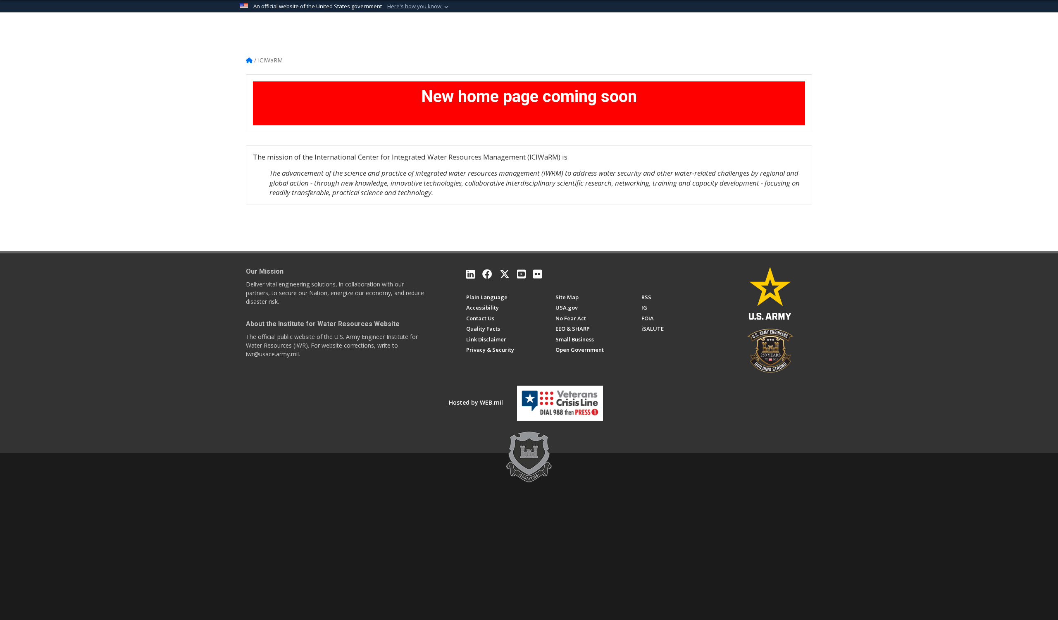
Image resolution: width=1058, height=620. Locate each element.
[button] (418, 6)
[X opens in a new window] (505, 274)
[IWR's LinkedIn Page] (470, 274)
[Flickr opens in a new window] (537, 274)
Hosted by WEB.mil (476, 402)
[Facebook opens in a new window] (487, 274)
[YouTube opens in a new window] (521, 274)
